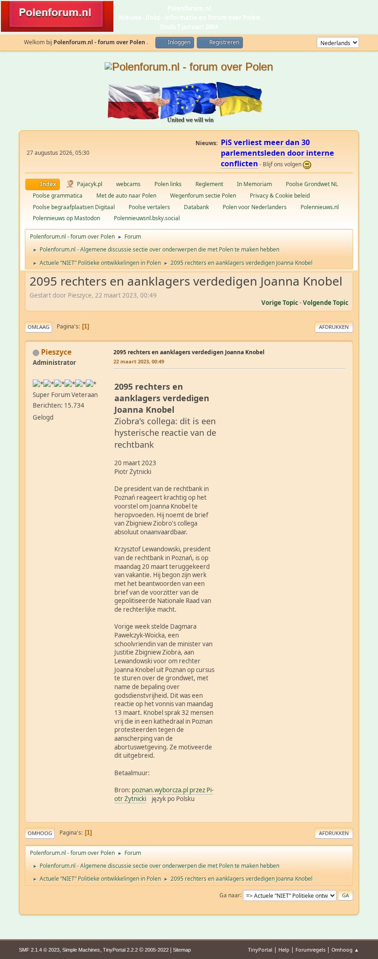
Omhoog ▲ (345, 949)
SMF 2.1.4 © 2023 (39, 950)
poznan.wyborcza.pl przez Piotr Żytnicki (163, 794)
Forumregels (310, 949)
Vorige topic (279, 302)
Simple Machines (81, 950)
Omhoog (40, 833)
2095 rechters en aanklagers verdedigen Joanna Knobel (189, 352)
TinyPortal (260, 949)
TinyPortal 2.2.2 (120, 950)
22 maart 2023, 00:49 (138, 361)
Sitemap (182, 950)
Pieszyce (56, 352)
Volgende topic (325, 302)
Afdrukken (334, 326)
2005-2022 (157, 950)
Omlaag (38, 326)
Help (283, 949)
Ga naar (229, 895)
